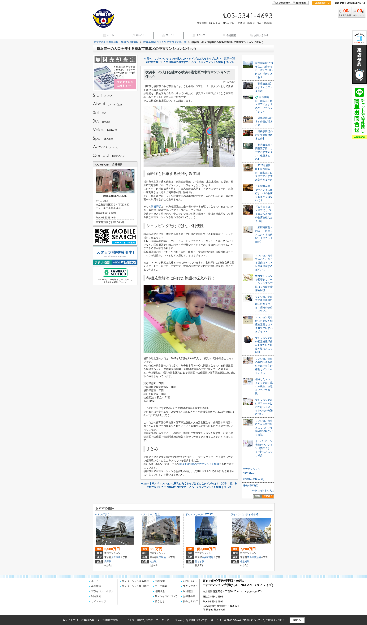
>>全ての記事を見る (262, 490)
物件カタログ (190, 601)
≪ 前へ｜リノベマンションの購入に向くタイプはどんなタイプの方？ (182, 58)
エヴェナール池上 (150, 514)
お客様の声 (189, 596)
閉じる (297, 620)
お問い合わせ (190, 581)
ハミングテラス (103, 514)
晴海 (211, 557)
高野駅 (107, 561)
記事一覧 (229, 58)
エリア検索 (161, 586)
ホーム (95, 581)
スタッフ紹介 (190, 586)
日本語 (321, 10)
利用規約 (96, 596)
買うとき (160, 601)
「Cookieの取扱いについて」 (247, 620)
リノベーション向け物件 (135, 586)
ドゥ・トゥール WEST (199, 514)
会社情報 (96, 586)
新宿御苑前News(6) (253, 479)
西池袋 (257, 557)
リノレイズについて (166, 596)
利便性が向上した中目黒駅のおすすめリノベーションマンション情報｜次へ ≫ (190, 62)
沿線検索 (160, 581)
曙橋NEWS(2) (250, 485)
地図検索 (160, 591)
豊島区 (250, 557)
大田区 (160, 557)
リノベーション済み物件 (135, 581)
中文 (320, 15)
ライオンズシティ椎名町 (244, 514)
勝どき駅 (199, 561)
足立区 (114, 557)
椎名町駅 (244, 561)
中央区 (205, 557)
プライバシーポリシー (103, 591)
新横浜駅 (156, 206)
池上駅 (153, 561)
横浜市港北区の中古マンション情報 (199, 464)
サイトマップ (98, 601)
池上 (165, 557)
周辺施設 (188, 591)
